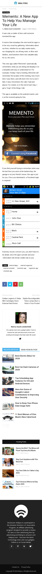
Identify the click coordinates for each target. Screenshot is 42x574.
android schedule (9, 268)
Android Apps (13, 265)
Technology (12, 9)
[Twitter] (21, 339)
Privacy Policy (25, 567)
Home (4, 9)
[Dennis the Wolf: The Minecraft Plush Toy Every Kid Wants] (8, 451)
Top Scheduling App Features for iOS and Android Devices (24, 381)
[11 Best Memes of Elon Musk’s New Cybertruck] (8, 417)
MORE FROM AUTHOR (29, 350)
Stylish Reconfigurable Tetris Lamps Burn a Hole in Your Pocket (31, 300)
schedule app (7, 271)
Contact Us (15, 567)
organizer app (33, 268)
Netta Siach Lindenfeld (12, 29)
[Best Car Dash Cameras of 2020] (8, 370)
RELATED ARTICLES (11, 350)
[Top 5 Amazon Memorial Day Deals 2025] (8, 485)
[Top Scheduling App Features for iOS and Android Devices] (8, 381)
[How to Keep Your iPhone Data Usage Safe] (8, 406)
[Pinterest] (18, 546)
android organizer (26, 265)
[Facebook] (11, 546)
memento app (21, 268)
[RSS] (24, 546)
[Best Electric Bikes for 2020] (8, 359)
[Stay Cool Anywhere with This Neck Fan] (8, 462)
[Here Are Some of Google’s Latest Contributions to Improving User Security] (8, 392)
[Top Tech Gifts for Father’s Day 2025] (8, 473)
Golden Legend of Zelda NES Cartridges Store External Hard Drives (11, 300)
